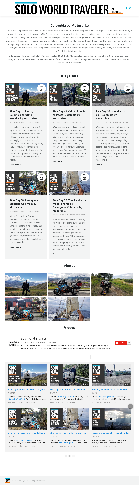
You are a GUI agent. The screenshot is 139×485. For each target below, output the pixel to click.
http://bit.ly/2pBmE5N (67, 442)
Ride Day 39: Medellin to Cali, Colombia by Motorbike (110, 115)
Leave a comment (34, 122)
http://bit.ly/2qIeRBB (24, 440)
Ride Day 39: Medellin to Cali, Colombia (110, 389)
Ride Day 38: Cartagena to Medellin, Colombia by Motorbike (26, 204)
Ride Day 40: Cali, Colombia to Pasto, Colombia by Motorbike (69, 115)
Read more (14, 165)
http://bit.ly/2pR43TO (107, 396)
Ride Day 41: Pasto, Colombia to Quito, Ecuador (27, 389)
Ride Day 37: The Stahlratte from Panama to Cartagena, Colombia (69, 314)
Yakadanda (40, 480)
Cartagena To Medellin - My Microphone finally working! (111, 433)
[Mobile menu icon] (4, 8)
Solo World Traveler (33, 338)
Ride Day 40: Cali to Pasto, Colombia (67, 389)
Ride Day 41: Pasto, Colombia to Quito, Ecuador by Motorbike (23, 115)
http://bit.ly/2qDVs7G (66, 396)
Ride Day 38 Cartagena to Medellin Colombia (27, 433)
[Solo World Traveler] (13, 343)
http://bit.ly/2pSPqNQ (17, 399)
